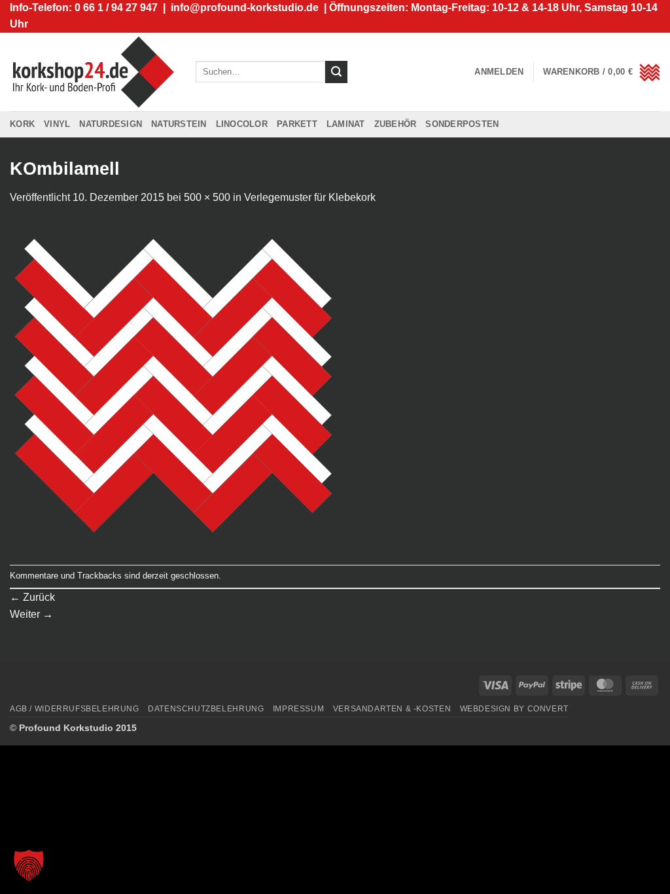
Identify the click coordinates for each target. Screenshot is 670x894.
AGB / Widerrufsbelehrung (74, 708)
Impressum (299, 708)
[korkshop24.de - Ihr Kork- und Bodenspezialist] (93, 71)
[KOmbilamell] (173, 384)
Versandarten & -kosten (392, 708)
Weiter (31, 614)
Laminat (345, 124)
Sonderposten (462, 124)
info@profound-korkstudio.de (245, 7)
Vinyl (57, 124)
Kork (22, 124)
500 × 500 (207, 197)
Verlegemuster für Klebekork (310, 197)
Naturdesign (110, 124)
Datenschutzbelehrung (206, 708)
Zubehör (395, 124)
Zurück (32, 597)
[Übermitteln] (336, 72)
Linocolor (242, 124)
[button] (498, 72)
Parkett (297, 124)
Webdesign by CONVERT (514, 708)
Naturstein (179, 124)
